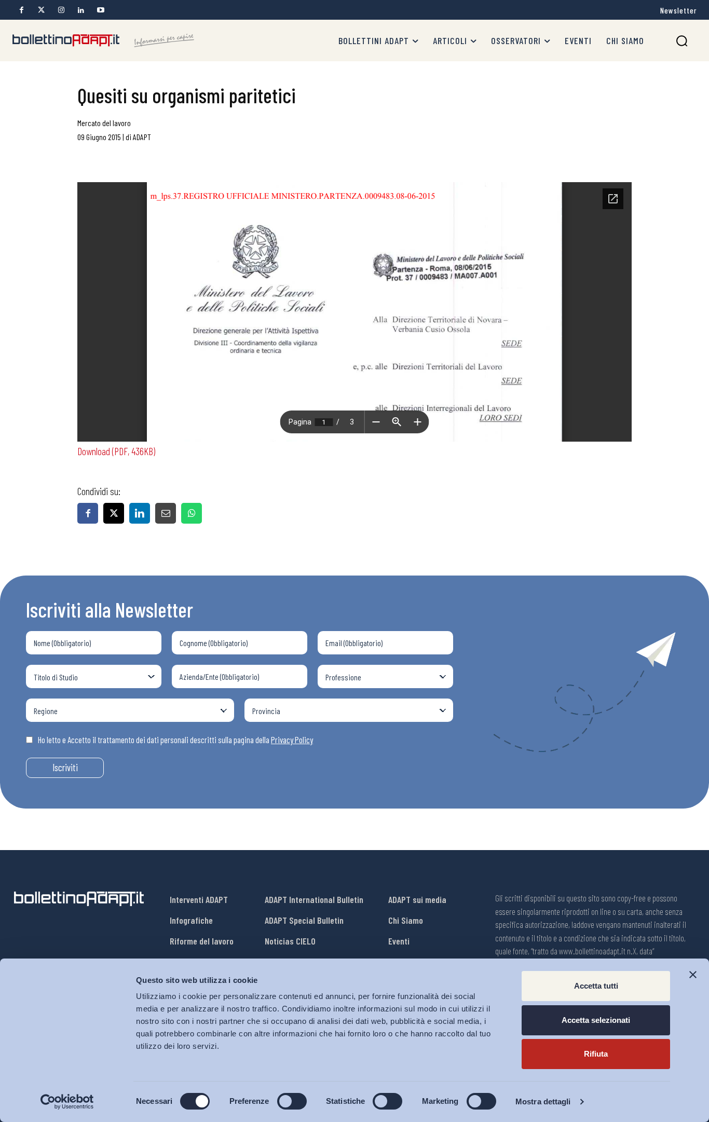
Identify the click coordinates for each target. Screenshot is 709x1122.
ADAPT (142, 137)
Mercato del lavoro (104, 123)
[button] (682, 41)
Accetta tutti (596, 985)
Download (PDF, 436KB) (116, 451)
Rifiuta (596, 1053)
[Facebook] (21, 10)
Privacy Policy (292, 739)
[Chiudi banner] (693, 974)
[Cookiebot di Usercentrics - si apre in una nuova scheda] (67, 1102)
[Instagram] (61, 10)
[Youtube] (100, 10)
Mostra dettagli (543, 1101)
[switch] (292, 1101)
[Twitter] (41, 10)
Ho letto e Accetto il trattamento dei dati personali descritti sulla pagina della (175, 739)
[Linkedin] (81, 10)
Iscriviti (65, 767)
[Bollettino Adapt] (103, 40)
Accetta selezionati (596, 1020)
